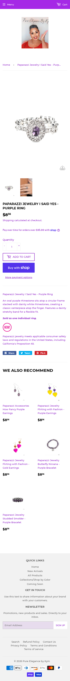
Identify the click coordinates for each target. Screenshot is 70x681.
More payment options (18, 277)
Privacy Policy (19, 645)
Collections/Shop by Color (35, 579)
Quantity (8, 239)
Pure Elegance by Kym (36, 661)
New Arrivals (35, 571)
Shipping (8, 220)
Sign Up (60, 625)
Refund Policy (31, 641)
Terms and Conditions (43, 645)
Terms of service (33, 649)
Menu (10, 4)
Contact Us (49, 641)
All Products (35, 575)
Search (15, 641)
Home (6, 64)
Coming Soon (35, 584)
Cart (64, 4)
